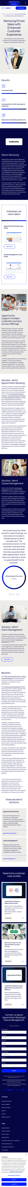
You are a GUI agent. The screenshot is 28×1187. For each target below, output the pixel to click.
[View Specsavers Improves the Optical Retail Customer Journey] (14, 944)
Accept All (14, 1184)
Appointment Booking (9, 833)
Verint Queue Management (12, 687)
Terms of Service (15, 1085)
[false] (26, 1154)
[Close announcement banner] (25, 3)
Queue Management (9, 858)
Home (4, 14)
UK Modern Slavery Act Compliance (11, 1140)
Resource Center (6, 1107)
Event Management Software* (12, 397)
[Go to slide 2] (14, 594)
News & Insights (6, 1104)
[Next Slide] (17, 594)
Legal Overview (5, 1128)
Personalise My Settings (14, 1175)
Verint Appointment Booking (12, 676)
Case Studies (10, 14)
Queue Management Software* (17, 396)
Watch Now (9, 246)
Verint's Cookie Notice (16, 1172)
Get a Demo (21, 8)
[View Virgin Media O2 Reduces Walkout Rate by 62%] (14, 902)
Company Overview (6, 1101)
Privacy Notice (5, 1134)
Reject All (14, 1179)
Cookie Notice (5, 1137)
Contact (4, 1114)
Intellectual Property (7, 1143)
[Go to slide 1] (13, 594)
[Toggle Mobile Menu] (3, 8)
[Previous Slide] (10, 594)
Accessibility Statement (8, 1147)
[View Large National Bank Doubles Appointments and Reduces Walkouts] (14, 987)
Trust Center (5, 1150)
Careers (4, 1110)
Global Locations (6, 1117)
